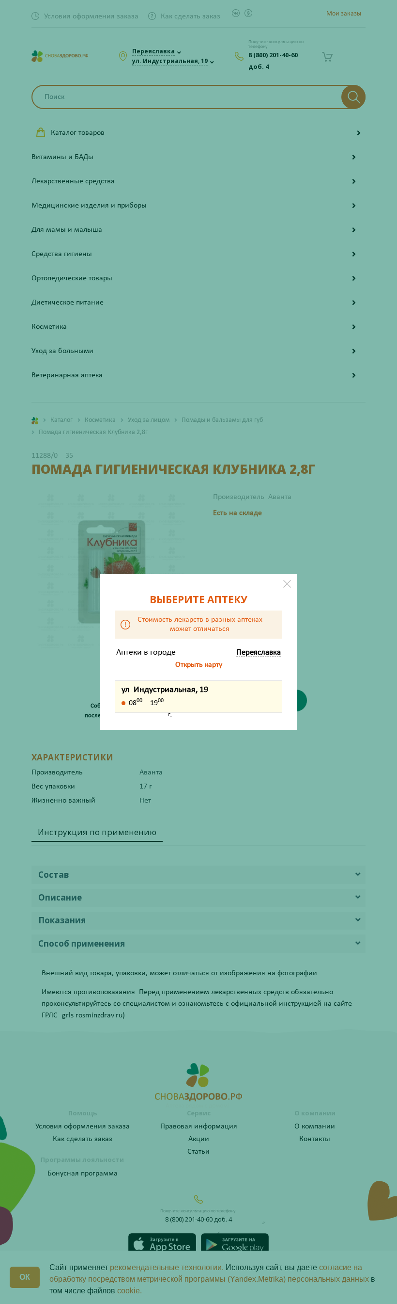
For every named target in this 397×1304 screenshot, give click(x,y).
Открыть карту (198, 665)
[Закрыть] (287, 584)
